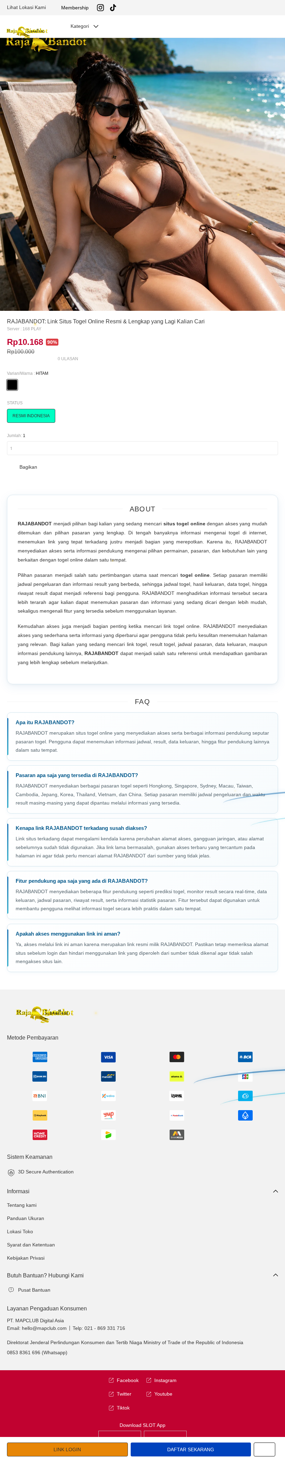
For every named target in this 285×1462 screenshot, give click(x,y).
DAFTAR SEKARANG (190, 1449)
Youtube (163, 1394)
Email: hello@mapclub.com (37, 1328)
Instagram (165, 1380)
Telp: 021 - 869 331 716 (99, 1328)
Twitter (124, 1394)
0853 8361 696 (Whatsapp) (37, 1352)
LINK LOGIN (67, 1449)
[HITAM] (12, 385)
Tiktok (123, 1408)
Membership (75, 7)
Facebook (128, 1380)
